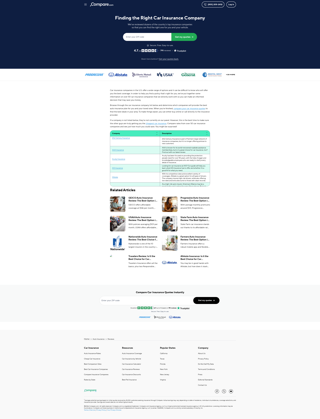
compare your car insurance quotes (189, 108)
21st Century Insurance (121, 138)
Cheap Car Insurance (92, 359)
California (163, 353)
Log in (231, 4)
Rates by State (89, 380)
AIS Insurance (117, 168)
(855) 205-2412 (215, 4)
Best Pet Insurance (129, 380)
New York (164, 369)
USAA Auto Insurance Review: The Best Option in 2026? (142, 219)
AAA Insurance (118, 150)
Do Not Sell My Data (206, 364)
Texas (162, 359)
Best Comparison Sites (92, 364)
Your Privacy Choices (114, 410)
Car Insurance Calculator (131, 364)
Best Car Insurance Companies (96, 369)
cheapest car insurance (156, 123)
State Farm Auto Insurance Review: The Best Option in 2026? (194, 219)
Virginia (163, 380)
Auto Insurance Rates (92, 353)
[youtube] (231, 391)
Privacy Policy (203, 359)
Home (87, 339)
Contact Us (202, 385)
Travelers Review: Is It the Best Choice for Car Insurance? (141, 258)
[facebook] (217, 391)
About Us (201, 353)
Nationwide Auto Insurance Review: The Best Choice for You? (143, 238)
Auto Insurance (98, 339)
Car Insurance (91, 348)
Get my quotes (182, 37)
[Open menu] (85, 4)
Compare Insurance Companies (96, 374)
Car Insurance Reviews (131, 369)
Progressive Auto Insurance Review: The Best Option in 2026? (194, 199)
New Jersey (164, 374)
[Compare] (101, 4)
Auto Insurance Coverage (132, 353)
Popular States (167, 348)
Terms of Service (89, 410)
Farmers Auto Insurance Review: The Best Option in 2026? (194, 238)
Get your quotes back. (169, 59)
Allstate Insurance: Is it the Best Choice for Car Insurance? (194, 258)
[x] (224, 391)
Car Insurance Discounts (131, 374)
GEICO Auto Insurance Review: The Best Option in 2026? (142, 199)
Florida (162, 364)
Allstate (115, 177)
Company (203, 348)
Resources (127, 348)
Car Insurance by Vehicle (131, 359)
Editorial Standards (205, 380)
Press (200, 374)
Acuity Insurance (118, 159)
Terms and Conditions (206, 369)
